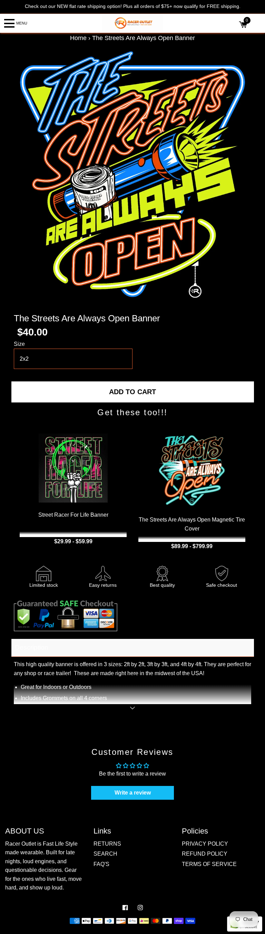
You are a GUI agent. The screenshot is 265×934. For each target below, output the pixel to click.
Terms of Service (209, 864)
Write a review (133, 793)
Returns (107, 844)
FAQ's (101, 864)
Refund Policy (204, 854)
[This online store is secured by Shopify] (244, 930)
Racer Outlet (125, 928)
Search (105, 854)
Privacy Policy (205, 844)
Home (78, 38)
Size (19, 344)
